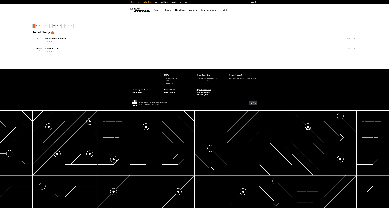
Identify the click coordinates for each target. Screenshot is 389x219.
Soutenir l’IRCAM (169, 90)
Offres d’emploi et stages (140, 90)
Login (252, 2)
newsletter (174, 2)
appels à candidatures (161, 2)
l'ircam (133, 2)
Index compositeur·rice (209, 10)
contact (224, 10)
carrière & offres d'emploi (145, 2)
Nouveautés (193, 10)
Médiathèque (180, 10)
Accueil (156, 10)
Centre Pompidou (169, 92)
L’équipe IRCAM (137, 92)
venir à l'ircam (183, 2)
